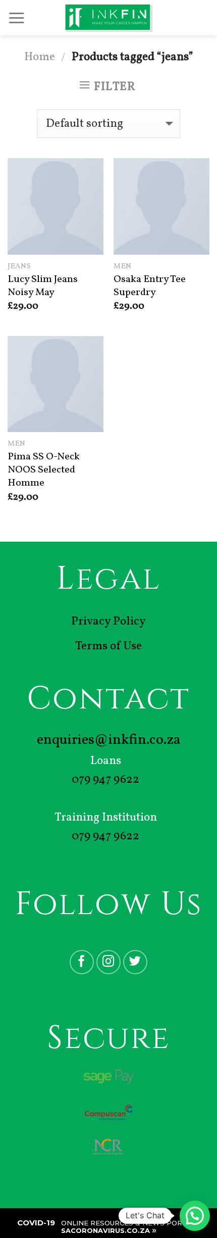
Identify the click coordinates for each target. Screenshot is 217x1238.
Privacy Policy (108, 621)
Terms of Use (108, 646)
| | (108, 1226)
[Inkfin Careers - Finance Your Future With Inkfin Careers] (109, 17)
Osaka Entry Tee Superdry (150, 286)
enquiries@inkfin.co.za (109, 740)
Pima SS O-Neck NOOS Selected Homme (44, 470)
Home (39, 57)
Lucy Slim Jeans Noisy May (43, 286)
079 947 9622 (105, 780)
